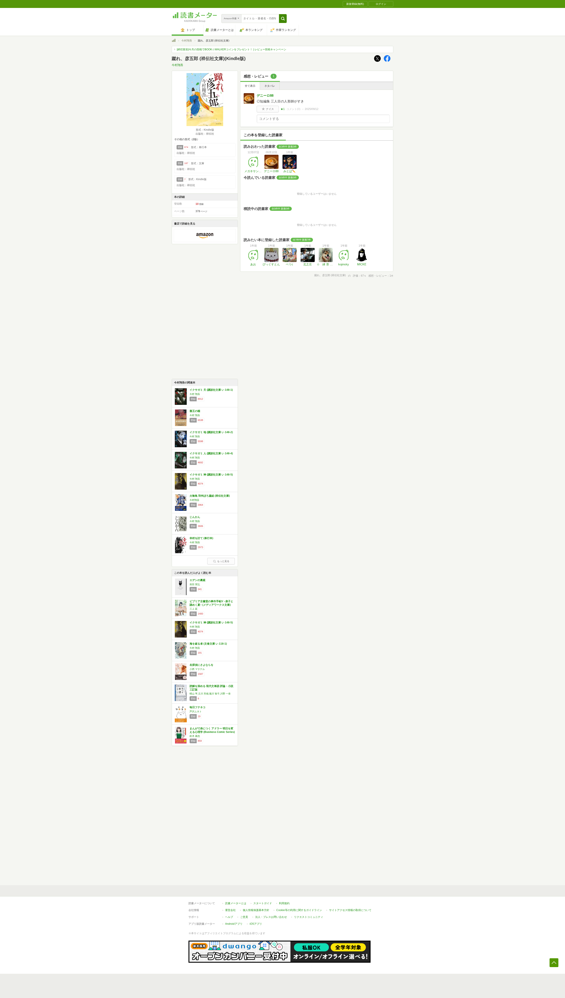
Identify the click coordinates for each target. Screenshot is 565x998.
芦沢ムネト (196, 711)
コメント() (293, 109)
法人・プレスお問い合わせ (271, 917)
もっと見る (223, 561)
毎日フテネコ (197, 707)
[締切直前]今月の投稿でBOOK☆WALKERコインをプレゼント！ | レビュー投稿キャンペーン (231, 49)
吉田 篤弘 (195, 584)
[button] (283, 18)
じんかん (195, 517)
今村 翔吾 (195, 394)
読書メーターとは (235, 903)
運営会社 (230, 910)
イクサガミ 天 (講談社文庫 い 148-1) (211, 389)
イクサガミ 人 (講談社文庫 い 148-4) (211, 453)
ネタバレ (269, 85)
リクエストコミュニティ (308, 917)
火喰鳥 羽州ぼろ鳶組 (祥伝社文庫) (210, 495)
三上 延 (194, 608)
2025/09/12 (311, 109)
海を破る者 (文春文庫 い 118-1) (208, 643)
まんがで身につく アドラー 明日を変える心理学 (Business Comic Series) (212, 730)
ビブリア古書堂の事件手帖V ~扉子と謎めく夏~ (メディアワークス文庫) (211, 603)
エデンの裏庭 (197, 580)
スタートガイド (262, 903)
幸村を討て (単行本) (201, 538)
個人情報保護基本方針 (256, 910)
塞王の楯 (195, 411)
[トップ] (174, 41)
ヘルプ (229, 917)
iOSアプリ (256, 924)
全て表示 (250, 85)
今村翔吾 (186, 40)
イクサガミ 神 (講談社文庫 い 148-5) (211, 474)
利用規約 (284, 903)
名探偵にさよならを (201, 664)
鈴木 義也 (195, 736)
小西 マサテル (197, 669)
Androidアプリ (234, 924)
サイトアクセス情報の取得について (350, 910)
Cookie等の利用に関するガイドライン (299, 910)
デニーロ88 (265, 95)
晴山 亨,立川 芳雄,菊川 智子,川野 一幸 (210, 693)
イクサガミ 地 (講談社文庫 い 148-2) (211, 432)
